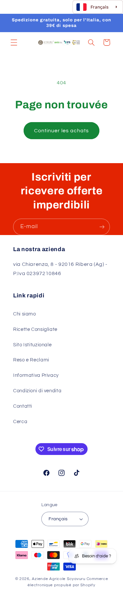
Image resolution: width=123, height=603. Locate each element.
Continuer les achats (61, 130)
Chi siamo (24, 314)
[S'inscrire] (102, 227)
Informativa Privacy (36, 375)
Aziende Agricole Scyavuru (58, 579)
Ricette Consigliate (35, 329)
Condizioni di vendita (37, 390)
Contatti (22, 406)
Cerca (20, 421)
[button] (13, 42)
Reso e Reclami (31, 359)
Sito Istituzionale (32, 344)
